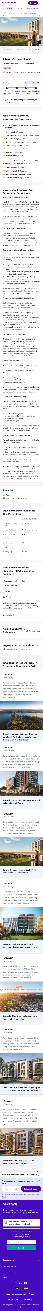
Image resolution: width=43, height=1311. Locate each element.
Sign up (33, 3)
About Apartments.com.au (16, 1294)
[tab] (8, 581)
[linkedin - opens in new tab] (20, 1283)
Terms (32, 1194)
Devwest (6, 591)
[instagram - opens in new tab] (25, 1283)
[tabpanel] (21, 604)
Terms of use (13, 1299)
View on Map (34, 630)
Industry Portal (26, 1299)
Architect (17, 581)
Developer (8, 581)
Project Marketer (10, 585)
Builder (25, 581)
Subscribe (21, 1248)
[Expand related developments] (37, 1171)
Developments (7, 49)
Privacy (32, 1294)
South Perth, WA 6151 (23, 49)
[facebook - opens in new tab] (15, 1283)
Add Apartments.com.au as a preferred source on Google (20, 1222)
